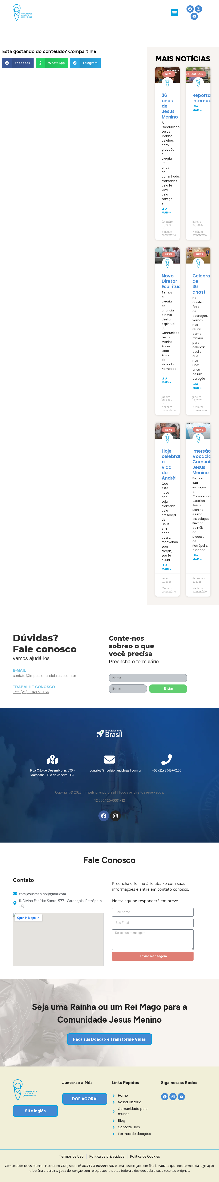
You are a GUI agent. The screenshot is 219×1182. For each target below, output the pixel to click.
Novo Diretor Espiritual (172, 281)
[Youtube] (194, 16)
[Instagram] (198, 9)
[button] (174, 12)
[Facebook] (190, 9)
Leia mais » (166, 210)
